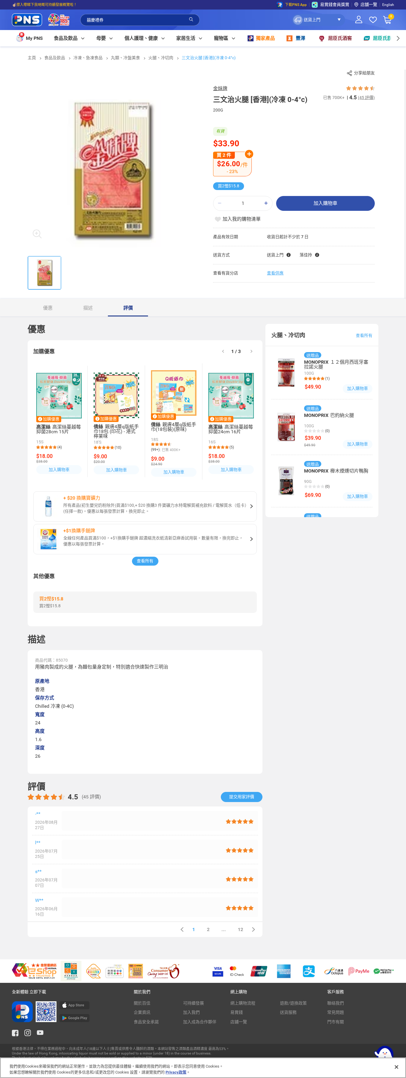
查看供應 (275, 273)
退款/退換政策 (293, 1003)
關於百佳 (142, 1003)
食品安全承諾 (146, 1021)
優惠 (48, 308)
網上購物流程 (242, 1003)
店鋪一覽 (238, 1021)
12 (240, 929)
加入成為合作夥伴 (199, 1021)
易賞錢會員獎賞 (334, 4)
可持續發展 (193, 1003)
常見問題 (335, 1012)
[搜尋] (191, 19)
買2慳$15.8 (228, 185)
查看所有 (145, 560)
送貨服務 (288, 1012)
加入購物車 (325, 203)
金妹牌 (220, 88)
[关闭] (396, 1067)
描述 (88, 308)
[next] (398, 38)
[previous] (181, 929)
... (223, 929)
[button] (318, 20)
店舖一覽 (369, 4)
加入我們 (191, 1012)
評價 (128, 308)
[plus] (266, 203)
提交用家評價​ (241, 796)
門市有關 (335, 1021)
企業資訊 (142, 1012)
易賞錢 (236, 1012)
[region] (203, 1067)
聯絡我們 (335, 1003)
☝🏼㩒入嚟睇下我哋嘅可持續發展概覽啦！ (44, 5)
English (388, 5)
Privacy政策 (176, 1072)
